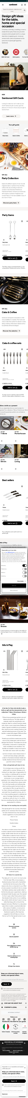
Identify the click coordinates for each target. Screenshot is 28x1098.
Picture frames (14, 820)
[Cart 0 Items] (25, 5)
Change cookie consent (14, 1052)
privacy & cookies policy (18, 1050)
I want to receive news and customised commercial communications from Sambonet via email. (13, 989)
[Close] (25, 1068)
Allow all (14, 585)
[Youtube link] (8, 1019)
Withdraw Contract (14, 1012)
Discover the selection (10, 331)
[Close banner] (27, 1)
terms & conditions (6, 1050)
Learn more (10, 116)
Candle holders (14, 823)
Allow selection (14, 590)
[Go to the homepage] (13, 4)
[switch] (24, 569)
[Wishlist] (22, 221)
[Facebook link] (14, 1019)
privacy (14, 1000)
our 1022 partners (10, 552)
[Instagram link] (3, 1019)
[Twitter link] (19, 1019)
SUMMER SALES (4, 1)
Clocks (14, 826)
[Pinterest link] (24, 1019)
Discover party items (10, 203)
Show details (20, 581)
